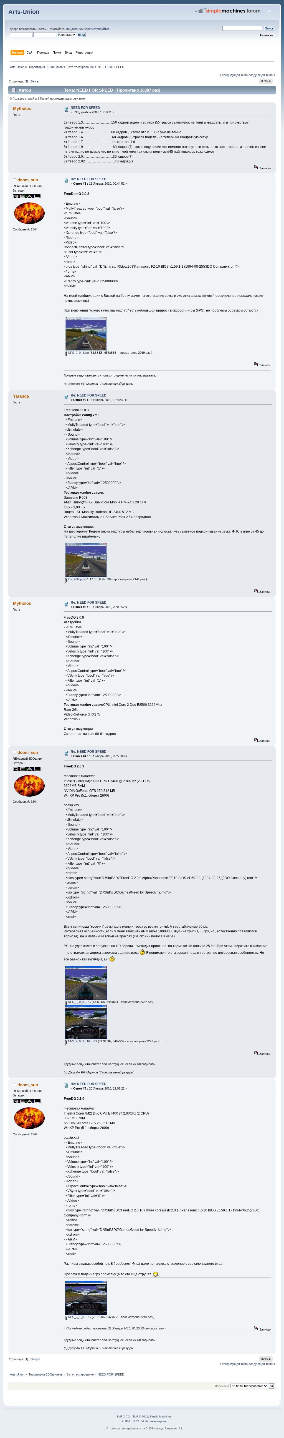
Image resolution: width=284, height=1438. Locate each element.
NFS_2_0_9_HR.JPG (82, 1041)
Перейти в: (222, 1385)
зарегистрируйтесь (97, 29)
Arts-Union (23, 11)
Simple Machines (160, 1416)
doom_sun (27, 179)
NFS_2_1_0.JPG (79, 1317)
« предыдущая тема (233, 75)
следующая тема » (261, 75)
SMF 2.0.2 (123, 1416)
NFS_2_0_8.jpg (78, 352)
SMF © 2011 (140, 1416)
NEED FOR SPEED (85, 108)
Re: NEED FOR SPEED (88, 179)
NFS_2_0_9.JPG (79, 1001)
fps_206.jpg (75, 579)
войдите (72, 29)
